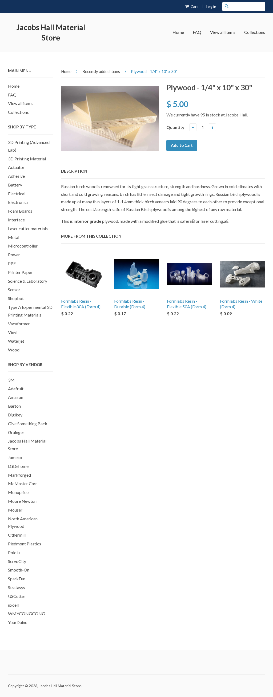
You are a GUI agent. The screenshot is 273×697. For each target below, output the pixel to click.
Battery (15, 184)
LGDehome (18, 466)
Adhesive (16, 176)
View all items (222, 32)
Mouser (15, 509)
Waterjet (16, 340)
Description (74, 171)
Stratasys (16, 587)
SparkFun (16, 578)
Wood (13, 349)
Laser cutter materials (28, 228)
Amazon (15, 397)
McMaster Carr (22, 483)
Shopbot (16, 298)
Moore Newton (22, 501)
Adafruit (15, 388)
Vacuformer (19, 323)
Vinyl (12, 332)
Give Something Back (27, 423)
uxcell (13, 604)
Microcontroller (23, 245)
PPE (12, 263)
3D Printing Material (27, 158)
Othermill (17, 534)
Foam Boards (20, 210)
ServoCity (17, 561)
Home (178, 32)
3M (11, 379)
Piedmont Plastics (24, 543)
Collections (254, 32)
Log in (211, 6)
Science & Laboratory (27, 280)
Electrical (16, 193)
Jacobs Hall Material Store (51, 32)
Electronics (18, 202)
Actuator (16, 167)
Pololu (14, 552)
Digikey (15, 414)
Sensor (14, 289)
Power (14, 254)
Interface (16, 219)
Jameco (15, 457)
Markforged (19, 474)
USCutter (16, 596)
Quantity (175, 127)
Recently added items (101, 71)
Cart (194, 6)
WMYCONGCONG (26, 613)
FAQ (197, 32)
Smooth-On (18, 569)
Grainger (16, 432)
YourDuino (17, 622)
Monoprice (18, 492)
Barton (14, 405)
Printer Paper (20, 272)
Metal (13, 237)
